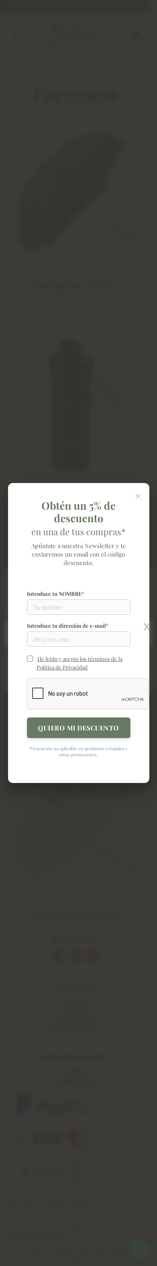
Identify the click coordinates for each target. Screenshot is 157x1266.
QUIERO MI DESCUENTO (78, 728)
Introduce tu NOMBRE (54, 593)
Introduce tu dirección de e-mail (66, 625)
